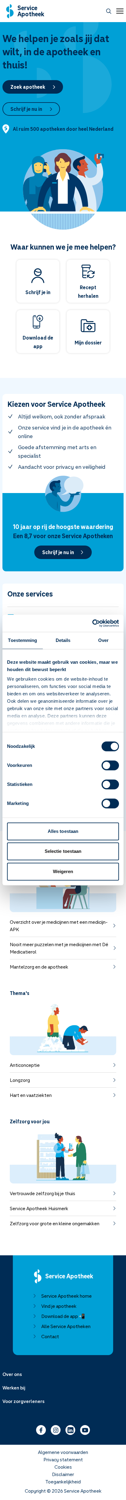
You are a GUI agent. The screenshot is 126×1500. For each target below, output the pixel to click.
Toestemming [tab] (22, 640)
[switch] (110, 765)
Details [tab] (63, 640)
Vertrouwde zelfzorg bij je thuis (42, 1193)
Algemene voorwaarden (63, 1452)
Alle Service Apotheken (66, 1326)
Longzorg (20, 1080)
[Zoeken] (108, 11)
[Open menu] (118, 11)
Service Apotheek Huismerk (39, 1208)
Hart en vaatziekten (31, 1095)
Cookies (63, 1466)
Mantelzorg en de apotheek (39, 966)
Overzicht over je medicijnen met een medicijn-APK (59, 926)
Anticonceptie (25, 1065)
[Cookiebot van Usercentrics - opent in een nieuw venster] (92, 623)
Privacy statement (63, 1459)
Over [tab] (103, 640)
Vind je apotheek (58, 1306)
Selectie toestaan (63, 851)
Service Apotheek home (66, 1295)
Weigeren (63, 871)
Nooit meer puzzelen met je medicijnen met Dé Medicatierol (59, 948)
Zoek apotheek (27, 87)
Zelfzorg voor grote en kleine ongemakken (54, 1223)
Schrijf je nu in (26, 109)
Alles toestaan (63, 831)
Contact (50, 1336)
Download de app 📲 (63, 1316)
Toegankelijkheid (63, 1481)
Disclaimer (63, 1474)
